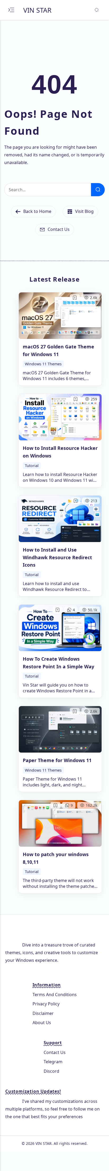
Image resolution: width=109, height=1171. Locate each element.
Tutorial (32, 465)
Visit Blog (84, 211)
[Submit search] (98, 189)
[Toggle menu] (11, 10)
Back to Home (37, 211)
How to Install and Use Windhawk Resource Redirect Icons (57, 557)
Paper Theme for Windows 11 (57, 760)
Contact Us (59, 229)
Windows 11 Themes (43, 363)
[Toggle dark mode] (96, 10)
